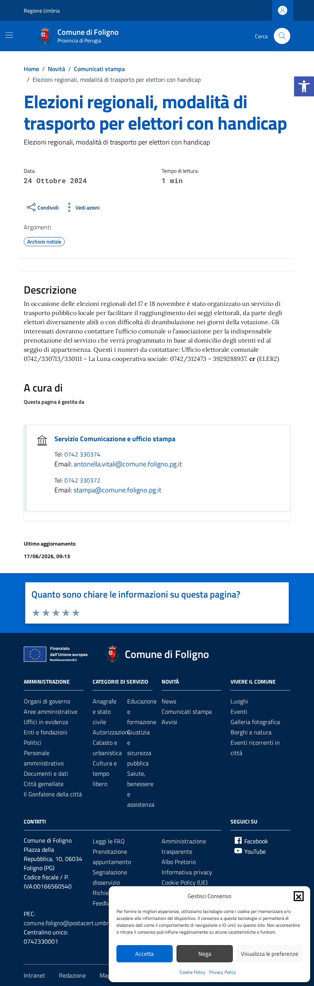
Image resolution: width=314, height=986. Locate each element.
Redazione (72, 975)
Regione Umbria (42, 10)
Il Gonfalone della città (53, 794)
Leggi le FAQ (109, 841)
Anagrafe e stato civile (104, 711)
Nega (204, 953)
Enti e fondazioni (45, 732)
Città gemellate (44, 783)
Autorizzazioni (111, 732)
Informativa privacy (187, 872)
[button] (304, 86)
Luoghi (239, 701)
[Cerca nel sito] (282, 36)
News (169, 701)
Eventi (239, 711)
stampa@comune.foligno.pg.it (117, 490)
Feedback (105, 903)
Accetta (144, 953)
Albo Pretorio (179, 861)
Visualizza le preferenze (269, 953)
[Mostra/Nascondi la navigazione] (9, 35)
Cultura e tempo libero (105, 773)
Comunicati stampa (187, 711)
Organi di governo (47, 701)
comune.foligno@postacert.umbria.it (71, 923)
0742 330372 (82, 480)
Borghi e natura (251, 732)
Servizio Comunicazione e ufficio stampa (114, 439)
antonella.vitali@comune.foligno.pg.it (128, 464)
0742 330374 (82, 454)
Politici (32, 742)
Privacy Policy (222, 972)
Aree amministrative (50, 711)
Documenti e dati (46, 773)
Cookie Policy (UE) (185, 882)
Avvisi (169, 721)
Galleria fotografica (255, 721)
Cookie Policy (192, 972)
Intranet (34, 975)
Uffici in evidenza (46, 721)
